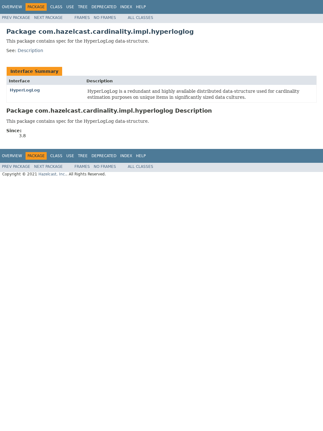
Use (70, 7)
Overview (12, 7)
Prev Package (16, 17)
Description (30, 50)
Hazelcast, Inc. (52, 174)
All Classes (140, 17)
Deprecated (103, 7)
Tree (83, 7)
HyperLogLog (25, 90)
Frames (82, 17)
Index (126, 7)
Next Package (48, 17)
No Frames (105, 17)
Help (141, 7)
